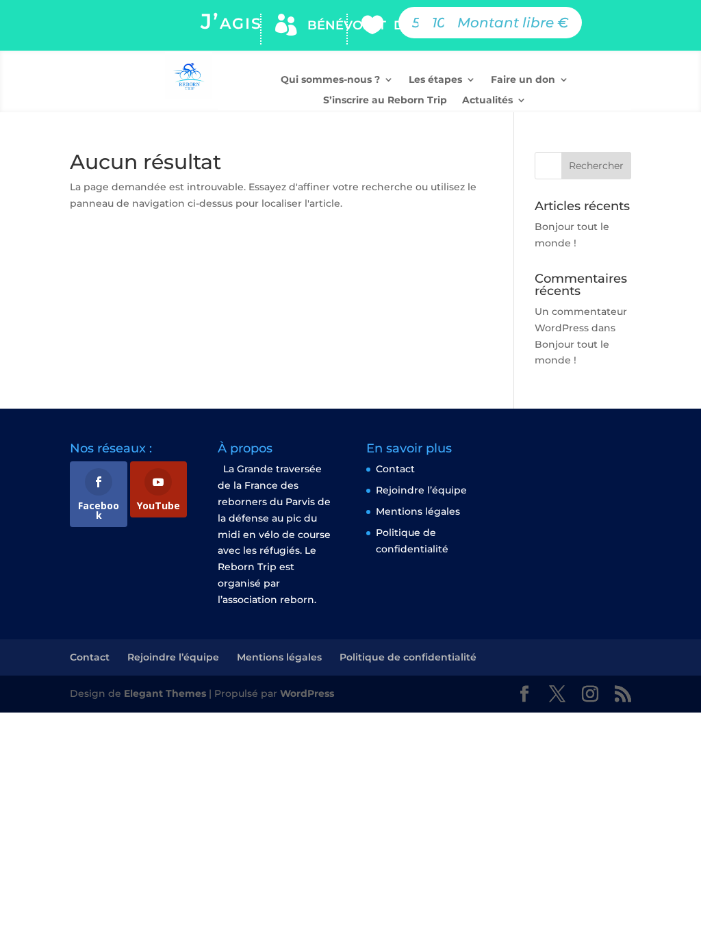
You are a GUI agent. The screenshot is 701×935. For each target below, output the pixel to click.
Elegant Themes (165, 693)
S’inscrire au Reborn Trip (385, 100)
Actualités (487, 100)
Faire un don (523, 80)
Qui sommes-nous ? (330, 80)
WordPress (307, 693)
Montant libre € (512, 22)
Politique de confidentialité (408, 657)
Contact (395, 469)
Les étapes (435, 80)
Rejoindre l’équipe (421, 490)
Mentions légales (418, 511)
